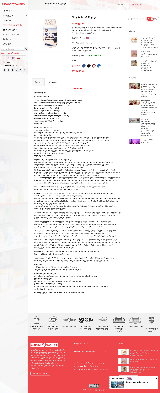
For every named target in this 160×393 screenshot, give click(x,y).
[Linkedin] (99, 66)
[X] (89, 66)
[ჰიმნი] (20, 70)
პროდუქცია (8, 16)
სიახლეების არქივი (9, 53)
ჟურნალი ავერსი (10, 30)
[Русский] (18, 58)
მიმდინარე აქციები (11, 25)
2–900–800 (9, 62)
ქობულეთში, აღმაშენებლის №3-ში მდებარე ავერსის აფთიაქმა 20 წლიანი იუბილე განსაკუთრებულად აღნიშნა (149, 108)
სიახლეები (133, 78)
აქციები (132, 31)
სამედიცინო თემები (11, 34)
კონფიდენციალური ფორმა (87, 366)
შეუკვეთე (77, 71)
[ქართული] (9, 58)
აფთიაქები (7, 11)
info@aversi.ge (11, 65)
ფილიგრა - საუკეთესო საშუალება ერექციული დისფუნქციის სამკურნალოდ (149, 65)
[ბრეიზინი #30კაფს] (50, 33)
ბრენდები (7, 39)
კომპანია (7, 20)
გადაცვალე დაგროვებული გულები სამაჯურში (149, 54)
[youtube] (8, 70)
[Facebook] (84, 66)
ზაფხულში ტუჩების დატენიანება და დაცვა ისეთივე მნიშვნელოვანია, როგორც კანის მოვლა (149, 42)
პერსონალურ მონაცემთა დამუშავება (91, 363)
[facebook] (4, 70)
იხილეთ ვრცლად (40, 373)
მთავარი (121, 4)
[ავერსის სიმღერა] (24, 70)
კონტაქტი (7, 44)
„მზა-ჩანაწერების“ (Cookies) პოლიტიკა (92, 369)
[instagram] (12, 70)
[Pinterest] (94, 66)
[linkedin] (16, 70)
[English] (14, 58)
